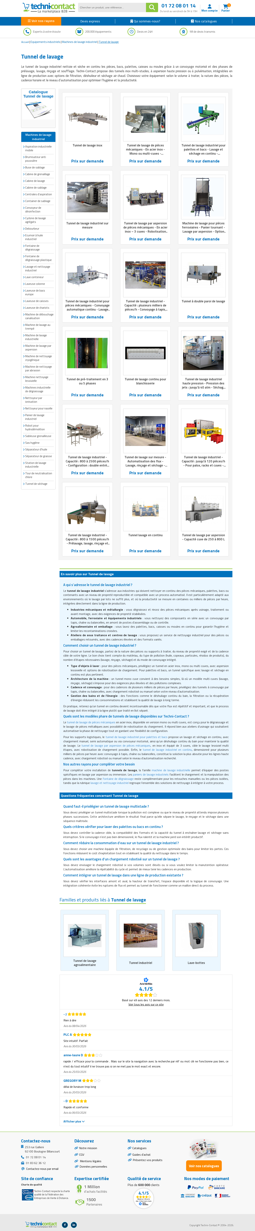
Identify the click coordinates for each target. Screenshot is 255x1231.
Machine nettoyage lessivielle (36, 379)
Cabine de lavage (35, 181)
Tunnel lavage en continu (145, 535)
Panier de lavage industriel (34, 417)
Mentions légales (90, 1161)
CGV (81, 1154)
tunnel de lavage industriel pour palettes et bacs (137, 737)
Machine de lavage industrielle (36, 337)
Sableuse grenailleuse (38, 436)
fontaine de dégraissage (118, 778)
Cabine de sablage (36, 187)
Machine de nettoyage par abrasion (38, 368)
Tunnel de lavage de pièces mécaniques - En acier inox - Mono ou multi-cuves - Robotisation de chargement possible (145, 153)
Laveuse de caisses (37, 301)
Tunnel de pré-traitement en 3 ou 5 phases (87, 381)
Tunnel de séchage (36, 484)
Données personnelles (93, 1166)
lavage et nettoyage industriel (110, 783)
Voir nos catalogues (204, 1166)
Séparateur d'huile (36, 449)
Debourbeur (32, 228)
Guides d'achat (141, 1154)
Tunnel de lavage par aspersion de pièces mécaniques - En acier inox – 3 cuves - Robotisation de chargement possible (145, 229)
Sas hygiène (32, 443)
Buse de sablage (35, 167)
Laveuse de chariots (37, 308)
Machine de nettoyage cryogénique (38, 358)
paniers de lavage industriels (151, 774)
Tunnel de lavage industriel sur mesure (87, 225)
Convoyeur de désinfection (33, 210)
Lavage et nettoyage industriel (37, 268)
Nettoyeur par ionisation (33, 400)
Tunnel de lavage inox (87, 145)
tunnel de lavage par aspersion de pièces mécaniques (116, 745)
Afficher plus (72, 1121)
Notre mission (88, 1148)
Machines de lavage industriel (79, 42)
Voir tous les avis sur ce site (146, 1004)
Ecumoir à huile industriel (34, 237)
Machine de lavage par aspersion (38, 348)
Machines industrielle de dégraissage (38, 389)
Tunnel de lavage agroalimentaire (84, 962)
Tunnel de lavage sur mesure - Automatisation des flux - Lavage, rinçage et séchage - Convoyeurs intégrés (145, 463)
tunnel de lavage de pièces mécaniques (91, 722)
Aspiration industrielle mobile (38, 148)
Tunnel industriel (140, 962)
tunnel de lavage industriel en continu (167, 749)
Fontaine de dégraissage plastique (38, 258)
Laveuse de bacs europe (35, 292)
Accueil (25, 42)
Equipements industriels (45, 42)
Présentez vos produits (147, 1160)
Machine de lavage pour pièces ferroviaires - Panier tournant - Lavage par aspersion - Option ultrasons (203, 229)
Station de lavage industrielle (35, 465)
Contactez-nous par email (41, 1169)
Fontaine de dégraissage (32, 248)
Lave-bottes (196, 962)
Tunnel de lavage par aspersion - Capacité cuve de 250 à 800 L (203, 537)
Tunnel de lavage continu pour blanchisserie (145, 381)
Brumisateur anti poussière (35, 159)
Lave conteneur (34, 277)
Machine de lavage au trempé (37, 327)
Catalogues (139, 1148)
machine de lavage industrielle (171, 770)
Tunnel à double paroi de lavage (203, 301)
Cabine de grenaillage (37, 174)
